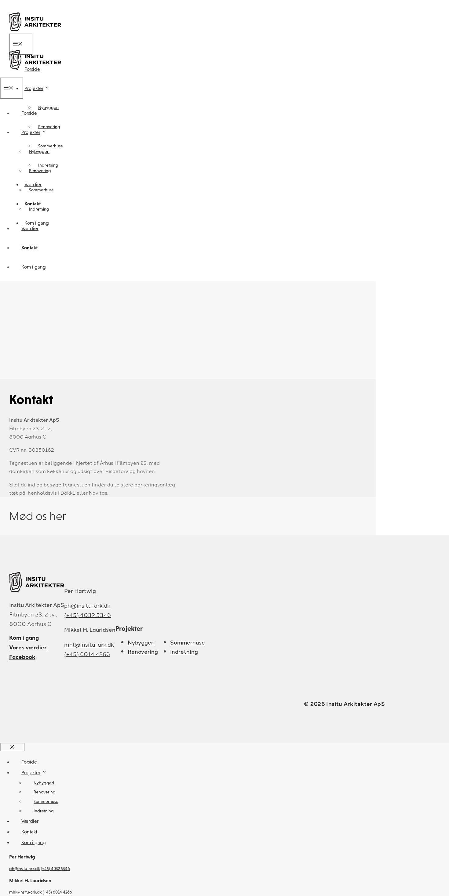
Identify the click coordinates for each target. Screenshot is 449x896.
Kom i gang (33, 266)
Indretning (39, 209)
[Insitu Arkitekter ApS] (35, 73)
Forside (29, 113)
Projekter (33, 88)
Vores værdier (28, 647)
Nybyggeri (48, 107)
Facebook (22, 656)
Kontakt (29, 247)
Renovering (49, 126)
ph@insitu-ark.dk (87, 605)
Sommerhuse (41, 189)
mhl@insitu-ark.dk (89, 644)
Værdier (29, 228)
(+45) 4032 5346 (87, 615)
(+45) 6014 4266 (87, 654)
